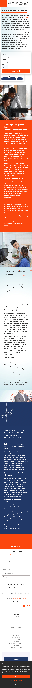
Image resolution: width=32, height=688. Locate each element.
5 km (4, 67)
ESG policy (16, 641)
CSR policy (16, 645)
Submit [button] (28, 606)
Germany (16, 619)
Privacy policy (16, 639)
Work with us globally (16, 627)
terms (24, 598)
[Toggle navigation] (3, 3)
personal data (23, 600)
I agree (16, 676)
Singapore (16, 625)
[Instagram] (21, 546)
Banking (27, 17)
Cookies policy (16, 637)
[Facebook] (19, 546)
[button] (5, 78)
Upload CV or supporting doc (16, 584)
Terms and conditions (16, 647)
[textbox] (16, 558)
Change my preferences (16, 680)
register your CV (13, 554)
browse (22, 587)
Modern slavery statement (16, 643)
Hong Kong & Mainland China (16, 623)
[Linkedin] (17, 546)
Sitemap (16, 649)
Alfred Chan (16, 437)
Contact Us (16, 635)
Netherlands (16, 621)
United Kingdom (16, 616)
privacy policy (16, 598)
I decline (16, 684)
